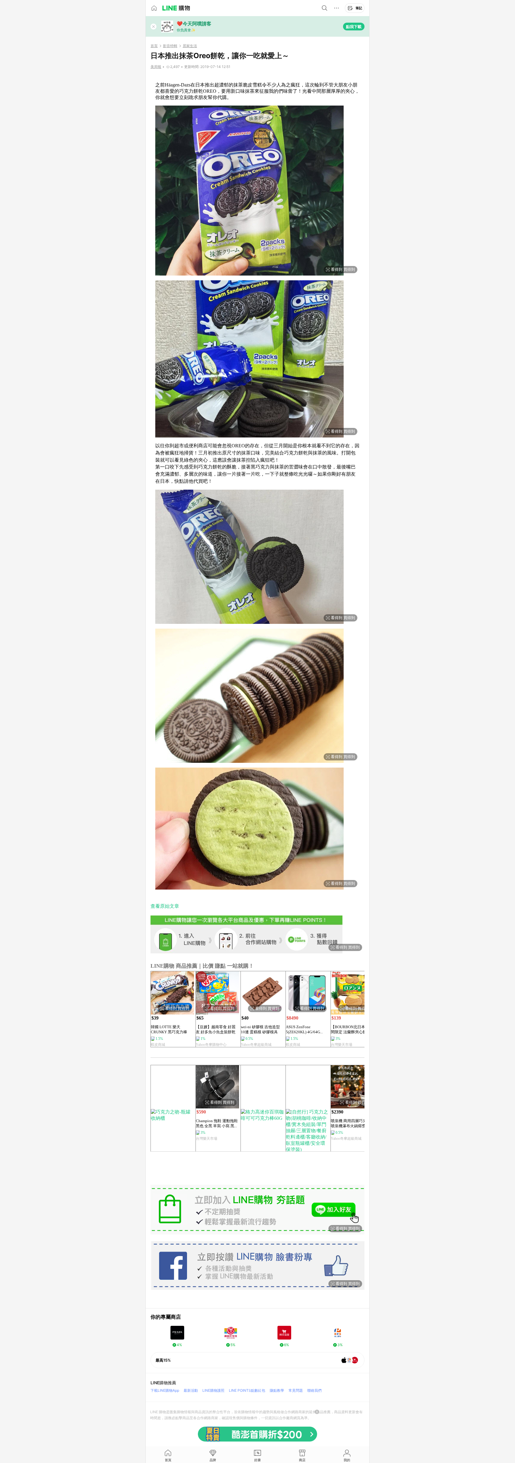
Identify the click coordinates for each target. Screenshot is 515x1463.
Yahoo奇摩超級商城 (256, 1045)
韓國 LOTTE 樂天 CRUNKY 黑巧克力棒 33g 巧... (169, 1029)
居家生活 (190, 46)
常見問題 (295, 1390)
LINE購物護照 (213, 1390)
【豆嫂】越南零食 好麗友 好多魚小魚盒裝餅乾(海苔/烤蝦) (215, 1029)
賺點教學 (277, 1390)
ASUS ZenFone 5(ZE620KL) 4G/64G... (304, 1029)
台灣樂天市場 (341, 1045)
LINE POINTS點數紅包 (247, 1390)
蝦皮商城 (158, 1045)
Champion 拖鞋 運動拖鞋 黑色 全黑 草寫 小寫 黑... (217, 1123)
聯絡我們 (314, 1390)
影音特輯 (170, 46)
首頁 (154, 46)
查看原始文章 (165, 906)
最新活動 (191, 1390)
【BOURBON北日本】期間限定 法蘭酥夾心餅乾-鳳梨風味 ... (352, 1029)
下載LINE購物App (165, 1390)
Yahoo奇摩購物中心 (211, 1045)
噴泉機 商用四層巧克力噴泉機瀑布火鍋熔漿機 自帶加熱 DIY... (350, 1123)
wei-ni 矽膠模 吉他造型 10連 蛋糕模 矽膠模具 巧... (260, 1029)
